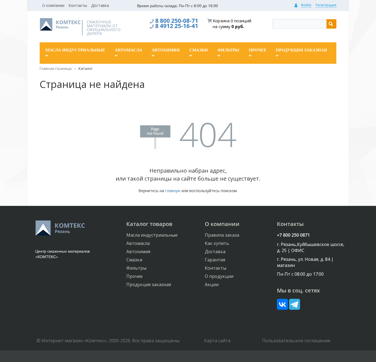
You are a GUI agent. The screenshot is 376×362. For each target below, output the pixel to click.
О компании (53, 5)
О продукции (219, 276)
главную (173, 190)
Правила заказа (222, 235)
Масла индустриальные (152, 235)
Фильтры (136, 268)
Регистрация (326, 5)
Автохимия (138, 251)
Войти (306, 5)
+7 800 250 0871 (293, 235)
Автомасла (138, 243)
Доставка (100, 5)
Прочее (134, 276)
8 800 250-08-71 (176, 20)
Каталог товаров (149, 224)
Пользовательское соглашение (296, 341)
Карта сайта (217, 341)
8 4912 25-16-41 (176, 26)
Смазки (134, 260)
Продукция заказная (148, 284)
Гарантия (215, 260)
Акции (212, 284)
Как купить (217, 243)
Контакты (78, 5)
